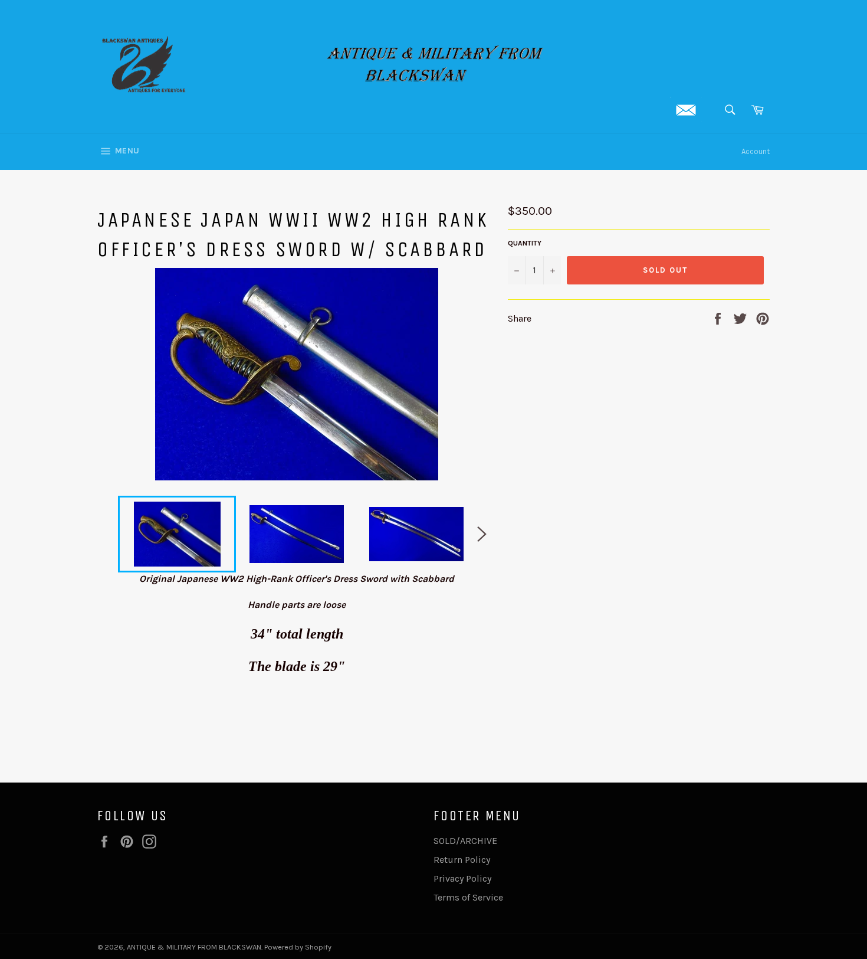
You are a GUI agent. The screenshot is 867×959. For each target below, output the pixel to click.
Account (755, 151)
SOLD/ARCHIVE (465, 840)
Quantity (524, 243)
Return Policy (462, 859)
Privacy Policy (462, 878)
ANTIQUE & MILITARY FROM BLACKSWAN (194, 946)
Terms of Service (468, 897)
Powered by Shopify (297, 946)
